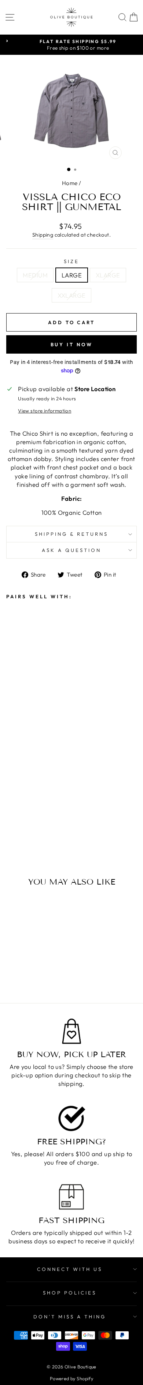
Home (70, 183)
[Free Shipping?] (71, 1118)
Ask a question (71, 550)
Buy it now (72, 344)
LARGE (72, 275)
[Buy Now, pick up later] (71, 1031)
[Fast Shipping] (71, 1197)
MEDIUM (35, 275)
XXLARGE (72, 295)
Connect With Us (69, 1269)
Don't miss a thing (69, 1317)
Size (71, 261)
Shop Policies (69, 1293)
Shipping (42, 234)
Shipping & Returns (71, 534)
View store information (44, 411)
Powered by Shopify (71, 1378)
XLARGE (108, 275)
